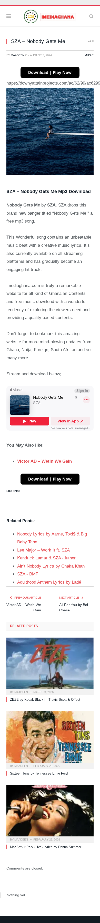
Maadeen (17, 55)
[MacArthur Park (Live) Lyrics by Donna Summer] (50, 813)
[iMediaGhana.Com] (50, 16)
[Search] (91, 16)
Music (89, 55)
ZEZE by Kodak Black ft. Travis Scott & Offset (45, 699)
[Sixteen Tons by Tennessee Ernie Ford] (50, 739)
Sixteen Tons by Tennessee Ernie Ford (39, 773)
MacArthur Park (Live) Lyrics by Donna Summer (45, 847)
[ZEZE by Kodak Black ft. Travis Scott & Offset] (50, 666)
